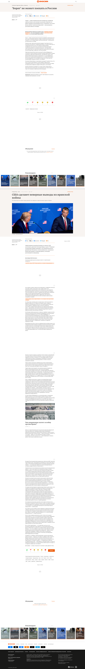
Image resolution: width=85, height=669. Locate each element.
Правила (53, 148)
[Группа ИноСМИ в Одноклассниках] (26, 647)
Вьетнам (46, 559)
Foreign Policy (14, 191)
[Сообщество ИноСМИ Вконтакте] (21, 647)
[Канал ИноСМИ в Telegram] (37, 647)
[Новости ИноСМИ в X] (43, 647)
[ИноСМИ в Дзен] (16, 647)
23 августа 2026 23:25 (24, 191)
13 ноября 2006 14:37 (32, 5)
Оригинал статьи (70, 5)
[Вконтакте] (36, 16)
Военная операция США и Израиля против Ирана (33, 556)
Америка (36, 559)
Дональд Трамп (46, 556)
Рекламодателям (32, 651)
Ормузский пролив (28, 559)
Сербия (49, 559)
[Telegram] (42, 16)
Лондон (39, 559)
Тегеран (33, 559)
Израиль (52, 559)
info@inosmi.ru (10, 658)
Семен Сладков (44, 72)
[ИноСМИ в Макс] (10, 647)
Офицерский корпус (39, 561)
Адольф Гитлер (51, 556)
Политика (42, 556)
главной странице (49, 152)
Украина (29, 561)
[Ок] (47, 16)
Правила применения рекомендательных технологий (57, 651)
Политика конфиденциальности (41, 651)
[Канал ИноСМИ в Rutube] (32, 647)
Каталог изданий (11, 651)
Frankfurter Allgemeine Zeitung (17, 5)
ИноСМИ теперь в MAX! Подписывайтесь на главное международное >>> (40, 263)
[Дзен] (31, 16)
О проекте (26, 651)
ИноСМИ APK (69, 651)
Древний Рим (33, 561)
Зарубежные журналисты (19, 651)
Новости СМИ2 (40, 112)
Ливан (26, 561)
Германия (26, 5)
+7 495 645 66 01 (10, 661)
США (19, 191)
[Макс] (27, 16)
